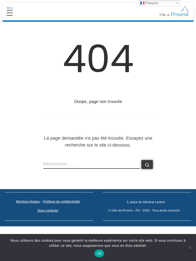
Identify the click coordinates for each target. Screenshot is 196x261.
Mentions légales (28, 201)
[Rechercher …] (147, 164)
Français (151, 3)
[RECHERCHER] (91, 164)
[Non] (189, 247)
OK (99, 253)
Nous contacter (48, 210)
